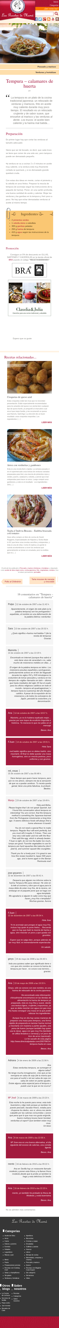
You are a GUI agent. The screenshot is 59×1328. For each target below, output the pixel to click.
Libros (28, 1252)
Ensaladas (29, 1244)
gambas (21, 226)
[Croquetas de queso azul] (29, 377)
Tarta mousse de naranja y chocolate (43, 580)
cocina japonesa (30, 570)
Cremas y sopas (32, 1241)
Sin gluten (8, 1275)
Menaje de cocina (32, 1255)
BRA (11, 260)
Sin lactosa (30, 1275)
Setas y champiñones (12, 1272)
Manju (11, 800)
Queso (28, 1265)
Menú (6, 1259)
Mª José (12, 1097)
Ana (10, 713)
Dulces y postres (10, 1244)
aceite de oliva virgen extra (14, 570)
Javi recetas (6, 1305)
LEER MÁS (47, 422)
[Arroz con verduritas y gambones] (29, 445)
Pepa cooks (6, 1303)
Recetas (16, 1293)
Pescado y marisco (47, 67)
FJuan (11, 742)
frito (38, 570)
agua (19, 232)
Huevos (29, 1249)
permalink (37, 572)
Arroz (6, 1238)
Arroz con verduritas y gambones (24, 464)
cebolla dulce (19, 223)
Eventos (7, 1246)
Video (28, 1278)
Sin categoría (30, 1272)
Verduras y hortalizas (46, 72)
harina (20, 229)
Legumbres (8, 1252)
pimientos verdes (21, 220)
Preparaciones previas (12, 1265)
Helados (7, 1249)
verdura (52, 570)
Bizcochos (29, 1238)
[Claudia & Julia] (29, 315)
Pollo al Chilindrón (13, 581)
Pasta (7, 1262)
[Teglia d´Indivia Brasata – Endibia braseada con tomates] (29, 511)
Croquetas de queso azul (19, 396)
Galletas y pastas (32, 1246)
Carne (7, 1241)
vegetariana (44, 570)
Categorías (17, 1296)
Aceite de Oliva (10, 1235)
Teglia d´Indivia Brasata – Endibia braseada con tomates (29, 531)
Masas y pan (9, 1255)
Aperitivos (29, 1235)
